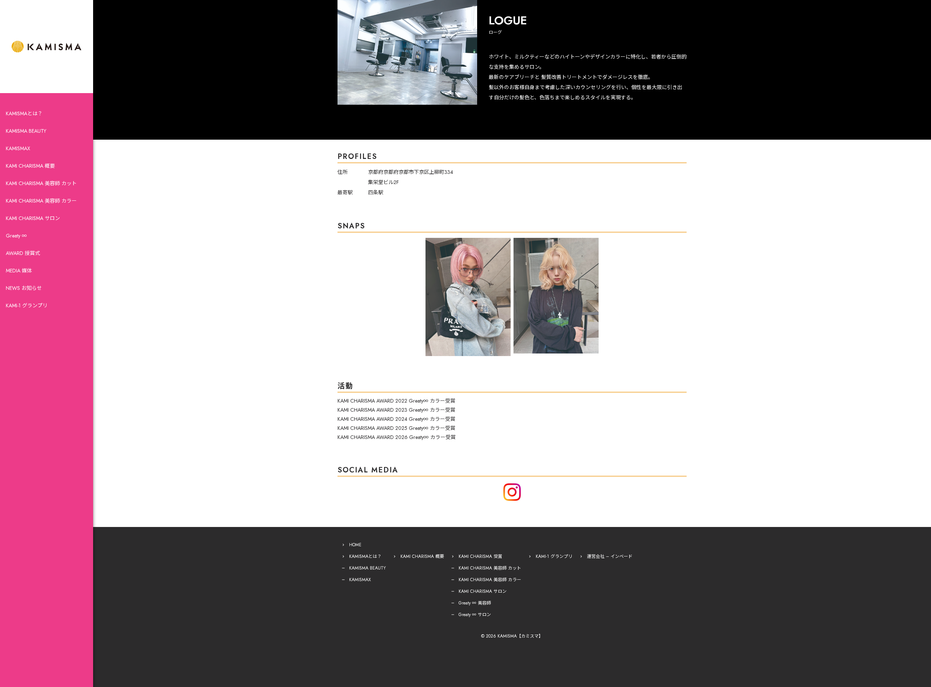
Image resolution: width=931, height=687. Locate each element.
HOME (355, 545)
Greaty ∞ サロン (475, 614)
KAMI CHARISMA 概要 (30, 165)
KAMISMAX (18, 148)
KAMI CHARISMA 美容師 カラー (41, 200)
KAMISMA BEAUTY (26, 131)
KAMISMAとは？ (24, 113)
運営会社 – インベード (609, 556)
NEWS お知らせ (24, 288)
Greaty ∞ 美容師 (475, 603)
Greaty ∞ (16, 235)
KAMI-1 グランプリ (27, 305)
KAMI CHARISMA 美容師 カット (41, 183)
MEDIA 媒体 (19, 270)
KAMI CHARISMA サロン (33, 218)
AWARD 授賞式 (23, 253)
